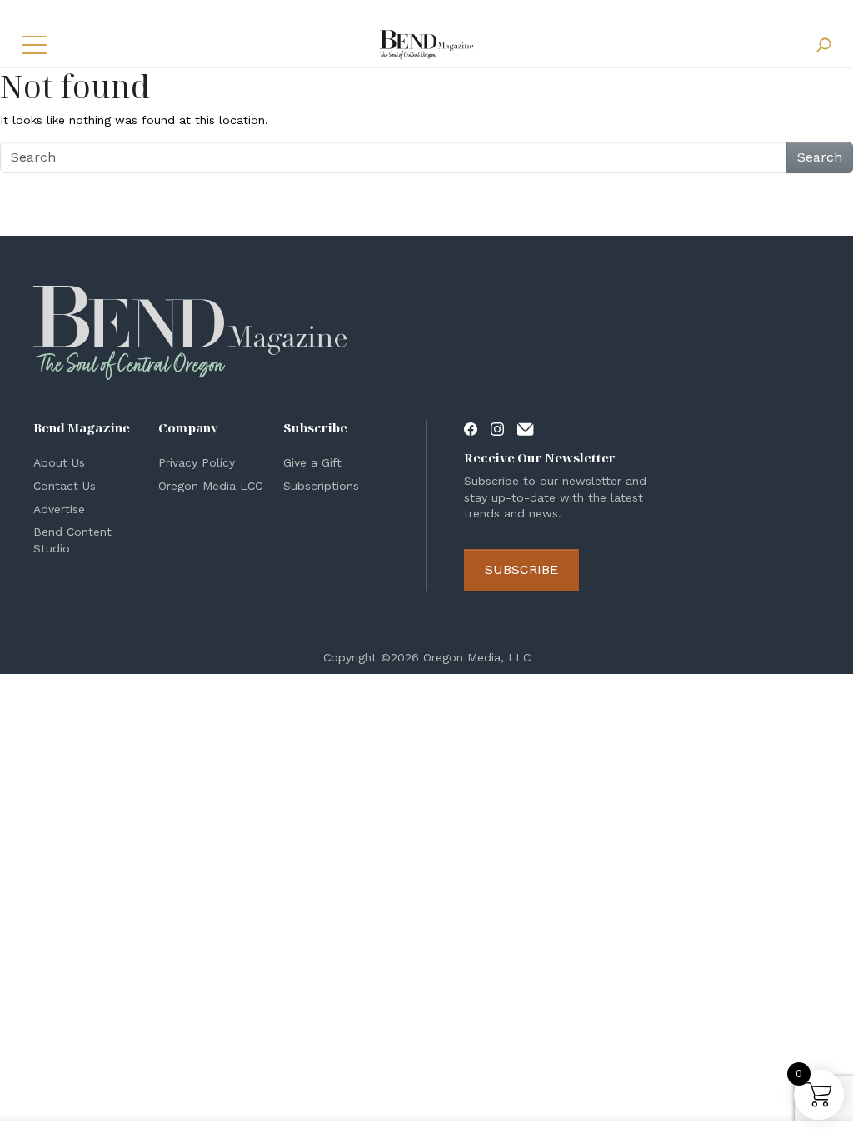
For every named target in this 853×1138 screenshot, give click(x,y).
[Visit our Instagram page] (497, 427)
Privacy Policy (196, 462)
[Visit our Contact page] (525, 427)
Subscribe (521, 569)
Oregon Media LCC (210, 485)
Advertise (59, 509)
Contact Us (64, 485)
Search (819, 157)
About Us (59, 462)
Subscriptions (321, 485)
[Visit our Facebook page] (470, 427)
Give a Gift (312, 462)
